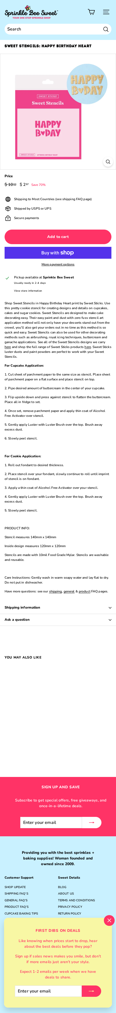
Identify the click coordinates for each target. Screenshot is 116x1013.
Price (9, 176)
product (84, 591)
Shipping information (22, 607)
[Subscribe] (91, 991)
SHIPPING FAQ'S (16, 894)
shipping (55, 591)
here (8, 347)
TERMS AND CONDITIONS (76, 900)
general (69, 591)
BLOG (62, 887)
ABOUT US (66, 894)
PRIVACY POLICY (70, 907)
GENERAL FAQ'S (16, 900)
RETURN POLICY (69, 914)
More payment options (58, 264)
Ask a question (17, 619)
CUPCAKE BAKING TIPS (21, 914)
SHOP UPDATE (15, 887)
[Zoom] (108, 162)
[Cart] (91, 12)
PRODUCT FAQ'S (17, 907)
